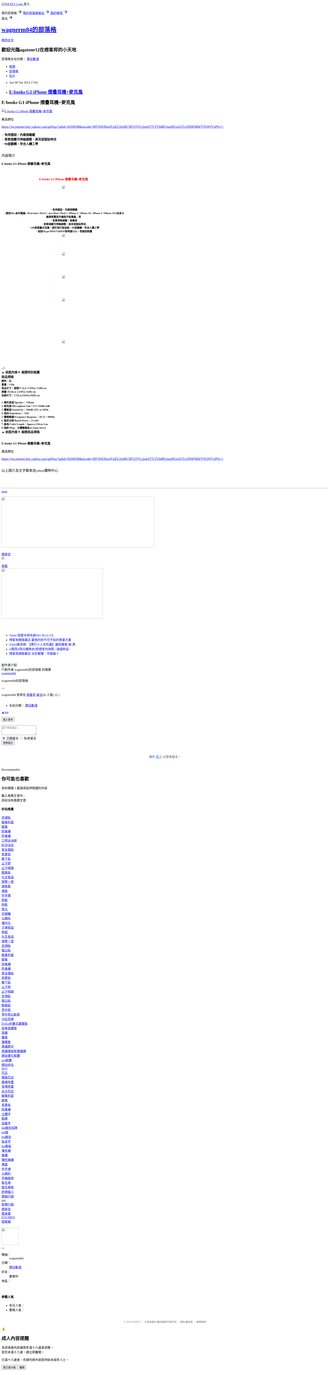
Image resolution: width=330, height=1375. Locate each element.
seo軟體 (7, 1060)
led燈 (5, 1132)
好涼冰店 (8, 845)
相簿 (12, 66)
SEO (4, 1068)
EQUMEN (8, 1217)
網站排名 (8, 1065)
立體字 (6, 1114)
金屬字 (6, 1123)
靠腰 (5, 1032)
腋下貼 (6, 859)
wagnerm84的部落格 (29, 29)
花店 (5, 1073)
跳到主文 (8, 40)
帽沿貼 (6, 950)
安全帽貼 (8, 849)
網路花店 (8, 1077)
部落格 (13, 71)
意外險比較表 (11, 1014)
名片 (12, 75)
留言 (39, 694)
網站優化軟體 (11, 1055)
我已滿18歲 (9, 1367)
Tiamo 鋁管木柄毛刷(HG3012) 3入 (31, 635)
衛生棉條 (8, 1187)
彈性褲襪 (8, 1160)
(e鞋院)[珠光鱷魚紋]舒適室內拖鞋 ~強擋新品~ (39, 649)
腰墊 (5, 1037)
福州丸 (6, 923)
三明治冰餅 (9, 840)
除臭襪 (6, 831)
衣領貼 (6, 817)
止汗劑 (6, 863)
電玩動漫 (33, 59)
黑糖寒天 (8, 1046)
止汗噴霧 (8, 868)
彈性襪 (6, 1150)
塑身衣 (6, 554)
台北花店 (8, 1091)
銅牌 (5, 1118)
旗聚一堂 (8, 881)
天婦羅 (6, 913)
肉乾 (5, 904)
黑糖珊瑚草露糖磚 (14, 1051)
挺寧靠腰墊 (9, 1028)
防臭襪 (6, 836)
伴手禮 (6, 895)
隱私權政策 (186, 1321)
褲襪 (5, 1155)
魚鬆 (5, 566)
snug (4, 491)
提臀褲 (6, 1221)
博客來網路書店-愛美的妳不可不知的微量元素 (40, 640)
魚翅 (5, 932)
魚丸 (5, 909)
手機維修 (8, 1178)
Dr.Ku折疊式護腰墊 (15, 1023)
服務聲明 (201, 1321)
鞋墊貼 (6, 872)
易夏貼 (6, 854)
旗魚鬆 (6, 886)
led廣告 (6, 1137)
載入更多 (8, 719)
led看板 (6, 1146)
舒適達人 (8, 1192)
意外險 (6, 1010)
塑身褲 (6, 1213)
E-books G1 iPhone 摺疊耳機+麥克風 (46, 91)
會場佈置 (8, 1086)
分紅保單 (8, 1019)
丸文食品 (8, 877)
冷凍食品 (8, 927)
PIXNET (136, 1321)
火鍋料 (6, 918)
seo (4, 1200)
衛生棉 (6, 1182)
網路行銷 (8, 1196)
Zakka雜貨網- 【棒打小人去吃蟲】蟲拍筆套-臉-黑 (42, 644)
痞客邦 (31, 694)
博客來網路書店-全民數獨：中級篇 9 (33, 653)
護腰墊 (6, 1042)
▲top (5, 712)
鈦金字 (6, 1141)
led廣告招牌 (9, 1127)
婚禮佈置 (8, 1082)
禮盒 (5, 891)
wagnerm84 (9, 673)
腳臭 (5, 826)
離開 (21, 1367)
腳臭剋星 (8, 822)
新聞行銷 (8, 1204)
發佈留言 (8, 742)
